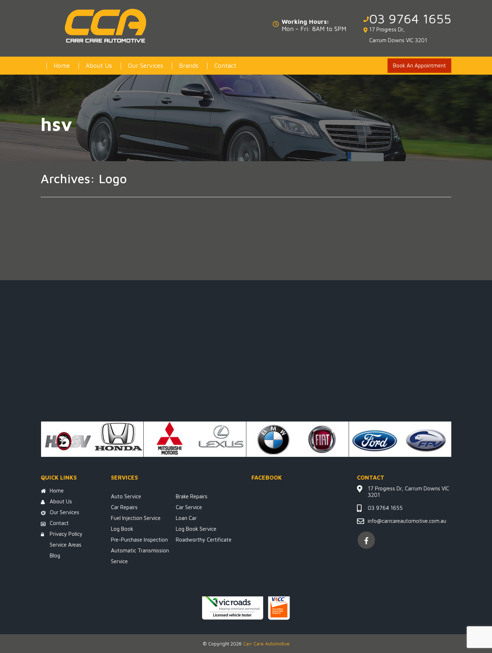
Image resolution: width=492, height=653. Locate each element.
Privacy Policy (66, 534)
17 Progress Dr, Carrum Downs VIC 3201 (398, 34)
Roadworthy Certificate (204, 540)
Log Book (122, 529)
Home (62, 65)
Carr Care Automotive (266, 644)
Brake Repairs (191, 496)
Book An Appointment (419, 65)
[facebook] (366, 540)
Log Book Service (196, 529)
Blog (55, 555)
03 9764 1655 (410, 18)
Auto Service (126, 496)
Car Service (189, 507)
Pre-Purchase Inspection (139, 540)
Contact (225, 65)
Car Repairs (124, 507)
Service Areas (65, 545)
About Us (99, 65)
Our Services (145, 65)
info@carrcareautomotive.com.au (407, 521)
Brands (188, 65)
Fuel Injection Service (136, 518)
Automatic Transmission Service (140, 555)
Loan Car (186, 518)
